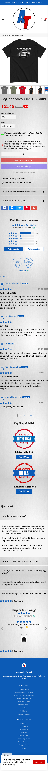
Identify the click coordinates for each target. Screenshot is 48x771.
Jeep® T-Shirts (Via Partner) (24, 695)
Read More (24, 457)
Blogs (24, 748)
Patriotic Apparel (24, 701)
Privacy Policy (24, 745)
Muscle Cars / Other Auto (24, 692)
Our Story (23, 723)
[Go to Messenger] (12, 208)
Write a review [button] (14, 249)
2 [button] (21, 415)
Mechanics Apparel (24, 698)
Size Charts (24, 729)
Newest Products (24, 714)
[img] (6, 289)
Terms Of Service (24, 742)
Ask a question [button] (34, 249)
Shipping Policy (24, 739)
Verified (22, 270)
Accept (38, 762)
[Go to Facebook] (4, 208)
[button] (13, 233)
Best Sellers (24, 711)
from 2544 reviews (23, 616)
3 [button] (24, 415)
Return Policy (24, 736)
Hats (24, 708)
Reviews (24, 732)
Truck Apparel (24, 689)
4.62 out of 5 (30, 225)
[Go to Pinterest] (27, 208)
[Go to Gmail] (34, 208)
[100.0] (17, 262)
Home (2, 35)
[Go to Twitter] (19, 208)
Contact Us (24, 726)
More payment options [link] (24, 172)
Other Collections (24, 705)
